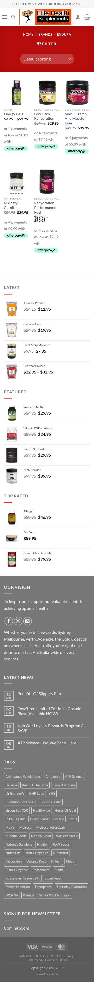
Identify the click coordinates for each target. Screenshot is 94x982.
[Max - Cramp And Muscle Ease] (77, 92)
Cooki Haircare (64, 785)
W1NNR (11, 895)
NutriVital (60, 853)
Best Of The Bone (35, 785)
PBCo (70, 861)
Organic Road (36, 861)
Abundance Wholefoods (23, 776)
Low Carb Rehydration (44, 116)
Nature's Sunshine (18, 844)
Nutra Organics (36, 853)
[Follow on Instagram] (18, 621)
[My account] (77, 17)
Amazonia (52, 776)
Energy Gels (13, 114)
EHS (52, 793)
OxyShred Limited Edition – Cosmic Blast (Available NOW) (49, 711)
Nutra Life (13, 853)
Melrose (25, 827)
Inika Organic (15, 819)
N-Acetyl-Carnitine (12, 205)
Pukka (59, 870)
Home (28, 34)
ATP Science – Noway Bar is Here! (47, 742)
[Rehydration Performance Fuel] (47, 181)
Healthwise (41, 810)
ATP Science (74, 776)
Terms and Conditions (47, 960)
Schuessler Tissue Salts (22, 878)
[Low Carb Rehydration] (47, 92)
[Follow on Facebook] (8, 621)
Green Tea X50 (16, 810)
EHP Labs (36, 793)
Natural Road (41, 836)
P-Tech (56, 861)
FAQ (69, 956)
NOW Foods (60, 844)
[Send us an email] (27, 621)
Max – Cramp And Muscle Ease (76, 118)
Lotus (73, 819)
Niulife (42, 844)
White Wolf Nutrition (54, 895)
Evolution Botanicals (20, 802)
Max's (10, 827)
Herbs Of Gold (65, 810)
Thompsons (43, 887)
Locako (58, 819)
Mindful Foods (15, 836)
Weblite (43, 974)
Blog (39, 956)
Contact (55, 956)
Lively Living (39, 819)
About (26, 956)
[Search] (13, 17)
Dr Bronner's (15, 793)
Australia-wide (46, 652)
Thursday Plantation (71, 887)
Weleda (28, 895)
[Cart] (87, 17)
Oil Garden (13, 861)
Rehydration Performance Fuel (45, 207)
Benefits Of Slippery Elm (39, 693)
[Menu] (4, 16)
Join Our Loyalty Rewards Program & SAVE (50, 728)
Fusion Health (50, 802)
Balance (11, 785)
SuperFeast (53, 878)
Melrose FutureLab (50, 827)
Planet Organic (16, 870)
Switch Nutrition (17, 887)
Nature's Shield (67, 836)
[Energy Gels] (16, 92)
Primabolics (41, 870)
